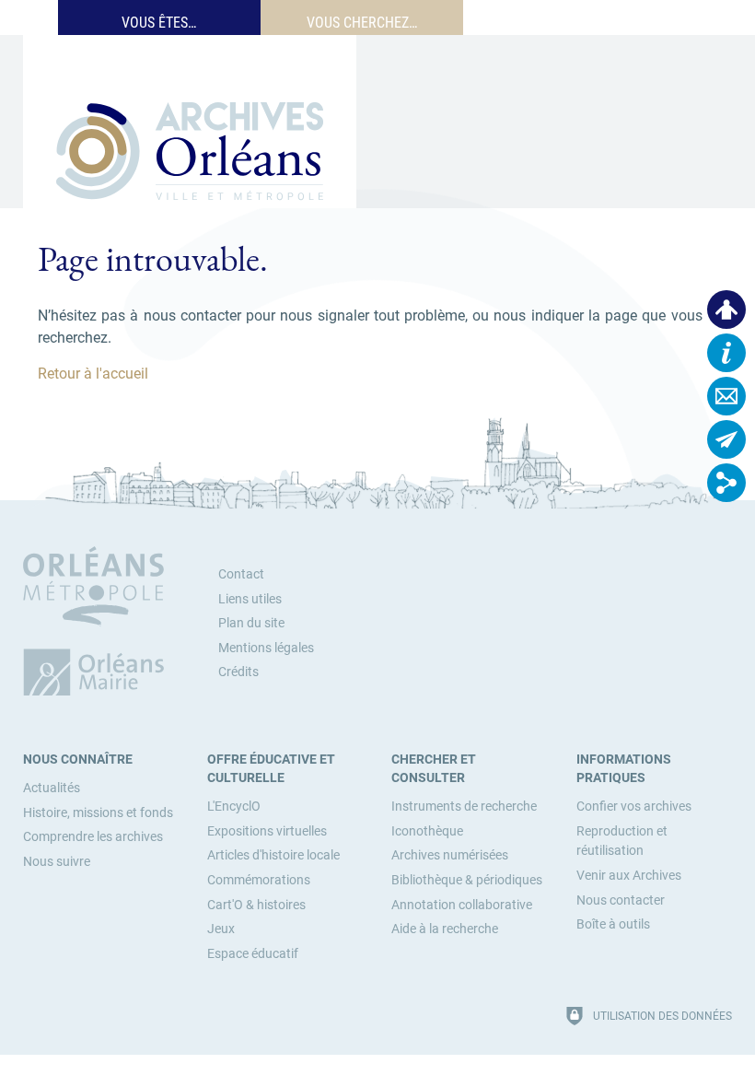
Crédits (238, 672)
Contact (241, 574)
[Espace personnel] (726, 309)
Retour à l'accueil (93, 373)
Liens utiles (250, 599)
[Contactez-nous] (726, 396)
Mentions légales (266, 648)
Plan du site (251, 623)
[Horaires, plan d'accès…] (726, 352)
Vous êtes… (159, 22)
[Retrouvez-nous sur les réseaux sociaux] (726, 482)
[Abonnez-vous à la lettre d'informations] (726, 439)
